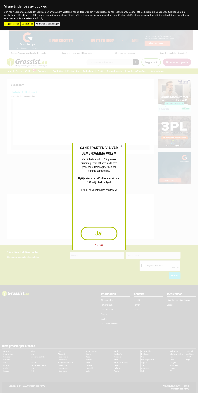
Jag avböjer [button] (27, 24)
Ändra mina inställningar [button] (47, 24)
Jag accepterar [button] (12, 24)
